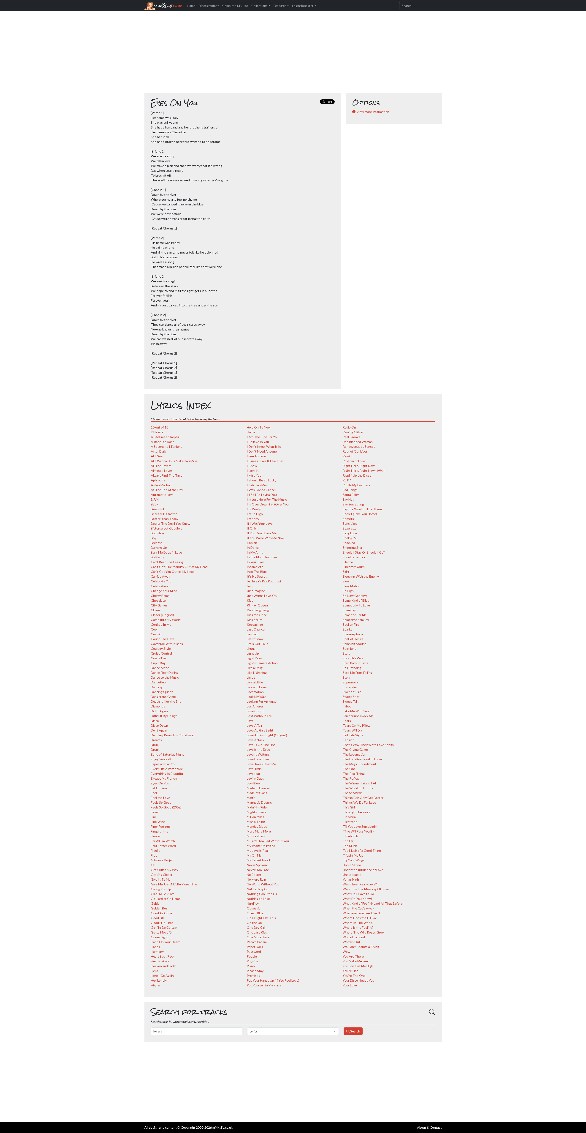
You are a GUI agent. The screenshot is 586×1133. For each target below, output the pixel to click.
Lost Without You (259, 716)
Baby (154, 504)
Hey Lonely (159, 980)
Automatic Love (162, 495)
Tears (347, 721)
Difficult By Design (164, 716)
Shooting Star (352, 547)
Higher (155, 985)
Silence (348, 562)
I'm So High (255, 514)
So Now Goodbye (355, 596)
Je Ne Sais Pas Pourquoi (264, 581)
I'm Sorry (253, 519)
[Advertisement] (293, 54)
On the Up (254, 923)
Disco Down (159, 725)
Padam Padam (257, 942)
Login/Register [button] (302, 6)
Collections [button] (259, 6)
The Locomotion (354, 754)
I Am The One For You (263, 437)
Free (154, 855)
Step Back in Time (355, 663)
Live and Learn (257, 687)
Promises (253, 975)
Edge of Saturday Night (167, 754)
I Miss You (254, 475)
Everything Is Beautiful (167, 773)
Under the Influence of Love (363, 870)
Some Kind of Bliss (356, 600)
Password (254, 951)
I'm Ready (254, 509)
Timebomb (350, 836)
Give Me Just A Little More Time (174, 884)
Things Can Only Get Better (363, 798)
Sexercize (349, 528)
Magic (251, 798)
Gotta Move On (162, 932)
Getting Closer (161, 874)
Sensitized (350, 523)
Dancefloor (159, 682)
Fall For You (159, 788)
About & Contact (429, 1127)
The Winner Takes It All (360, 783)
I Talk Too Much (258, 485)
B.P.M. (155, 499)
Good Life (158, 918)
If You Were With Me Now (265, 538)
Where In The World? (358, 923)
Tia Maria (349, 817)
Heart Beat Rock (162, 956)
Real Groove (351, 437)
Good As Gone (161, 913)
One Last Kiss (257, 932)
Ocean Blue (255, 913)
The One (349, 769)
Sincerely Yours (354, 567)
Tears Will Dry (353, 730)
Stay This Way (353, 658)
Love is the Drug (258, 749)
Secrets (348, 519)
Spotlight (349, 648)
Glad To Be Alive (162, 894)
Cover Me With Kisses (167, 644)
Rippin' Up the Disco (357, 475)
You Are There (353, 956)
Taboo (347, 706)
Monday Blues (257, 826)
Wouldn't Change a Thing (361, 947)
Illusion (252, 543)
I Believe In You (258, 442)
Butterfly (157, 557)
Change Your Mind (164, 591)
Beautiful (157, 509)
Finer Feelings (161, 826)
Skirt (346, 571)
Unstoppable (352, 874)
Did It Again (159, 711)
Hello (154, 971)
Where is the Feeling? (358, 927)
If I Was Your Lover (260, 523)
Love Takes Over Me (261, 764)
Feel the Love (160, 798)
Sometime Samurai (356, 620)
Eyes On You (160, 783)
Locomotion (255, 692)
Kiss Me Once (257, 615)
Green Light (159, 937)
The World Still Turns (358, 788)
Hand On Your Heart (165, 942)
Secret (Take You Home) (360, 514)
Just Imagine (256, 591)
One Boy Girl (256, 927)
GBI (154, 865)
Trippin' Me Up (353, 855)
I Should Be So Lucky (261, 480)
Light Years (255, 658)
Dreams (156, 740)
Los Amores (255, 706)
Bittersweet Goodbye (166, 528)
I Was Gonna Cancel (261, 490)
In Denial (253, 547)
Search (355, 1031)
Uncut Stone (352, 865)
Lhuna (251, 648)
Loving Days (255, 778)
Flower (155, 836)
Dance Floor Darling (165, 672)
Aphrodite (158, 480)
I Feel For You (256, 456)
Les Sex (252, 634)
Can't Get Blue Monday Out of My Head (179, 567)
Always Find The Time (166, 475)
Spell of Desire (353, 639)
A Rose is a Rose (162, 442)
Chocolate (158, 600)
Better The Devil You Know (170, 523)
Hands (155, 947)
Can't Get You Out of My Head (173, 571)
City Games (159, 605)
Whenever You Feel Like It (361, 913)
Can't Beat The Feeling (167, 562)
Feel (154, 793)
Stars (346, 653)
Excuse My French (164, 778)
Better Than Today (164, 519)
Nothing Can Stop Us (262, 894)
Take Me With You (356, 711)
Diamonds (158, 706)
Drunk (155, 749)
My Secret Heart (258, 860)
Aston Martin (160, 485)
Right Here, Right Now (359, 466)
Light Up (253, 653)
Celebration (159, 586)
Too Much (350, 846)
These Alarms (353, 793)
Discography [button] (208, 6)
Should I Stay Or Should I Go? (364, 552)
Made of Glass (257, 793)
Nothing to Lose (258, 899)
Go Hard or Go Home (166, 899)
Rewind (348, 456)
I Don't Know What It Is (264, 446)
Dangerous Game (163, 697)
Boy (153, 538)
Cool (154, 629)
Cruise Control (161, 653)
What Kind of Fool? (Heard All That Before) (373, 903)
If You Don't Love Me (262, 533)
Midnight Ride (257, 807)
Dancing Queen (162, 692)
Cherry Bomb (160, 596)
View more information (373, 112)
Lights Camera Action (262, 663)
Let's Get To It (257, 644)
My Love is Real (258, 850)
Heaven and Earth (163, 966)
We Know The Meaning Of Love (366, 889)
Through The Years (357, 812)
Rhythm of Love (354, 461)
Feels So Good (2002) (166, 807)
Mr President (256, 836)
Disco (155, 721)
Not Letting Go (258, 889)
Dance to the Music (165, 677)
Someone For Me (355, 615)
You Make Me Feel (356, 961)
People (252, 956)
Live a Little (255, 682)
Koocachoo (255, 624)
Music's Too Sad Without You (268, 841)
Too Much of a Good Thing (362, 850)
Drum (155, 745)
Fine (154, 817)
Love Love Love (258, 759)
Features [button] (280, 6)
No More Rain (256, 879)
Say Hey (348, 499)
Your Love (350, 985)
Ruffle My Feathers (356, 485)
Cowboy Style (161, 648)
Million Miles (255, 817)
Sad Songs (350, 490)
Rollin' (347, 480)
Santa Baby (351, 495)
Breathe (157, 543)
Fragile (155, 850)
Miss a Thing (256, 822)
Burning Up (159, 547)
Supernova (350, 682)
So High (348, 591)
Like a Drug (255, 668)
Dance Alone (160, 668)
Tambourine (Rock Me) (358, 716)
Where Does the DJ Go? (360, 918)
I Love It (253, 470)
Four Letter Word (163, 846)
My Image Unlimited (261, 846)
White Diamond (354, 937)
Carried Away (160, 576)
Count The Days (162, 639)
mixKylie (168, 6)
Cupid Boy (158, 663)
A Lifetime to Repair (165, 437)
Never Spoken (257, 865)
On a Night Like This (261, 918)
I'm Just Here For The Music (267, 499)
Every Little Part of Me (167, 769)
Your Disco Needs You (358, 980)
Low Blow (253, 783)
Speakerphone (353, 634)
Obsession (254, 908)
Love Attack (255, 740)
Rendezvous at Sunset (359, 446)
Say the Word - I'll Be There (362, 509)
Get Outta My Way (164, 870)
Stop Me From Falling (357, 672)
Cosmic (156, 634)
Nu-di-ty (253, 903)
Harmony (157, 951)
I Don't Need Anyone (262, 451)
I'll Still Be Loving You (262, 495)
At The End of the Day (167, 490)
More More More (259, 831)
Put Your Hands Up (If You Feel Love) (273, 980)
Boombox (157, 533)
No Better (254, 874)
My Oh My (254, 855)
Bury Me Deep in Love (166, 552)
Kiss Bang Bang (258, 610)
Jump (250, 586)
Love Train (254, 769)
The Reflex (351, 778)
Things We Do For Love (359, 802)
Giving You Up (161, 889)
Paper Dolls (255, 947)
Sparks (347, 629)
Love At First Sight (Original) (267, 735)
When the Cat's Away (358, 908)
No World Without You (263, 884)
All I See (157, 456)
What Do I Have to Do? (359, 894)
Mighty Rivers (256, 812)
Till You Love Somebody (360, 826)
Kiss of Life (255, 620)
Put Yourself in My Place (264, 985)
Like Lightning (257, 672)
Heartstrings (160, 961)
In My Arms (255, 552)
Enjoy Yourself (161, 759)
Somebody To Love (356, 605)
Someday (349, 610)
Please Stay (255, 971)
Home (191, 6)
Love (250, 721)
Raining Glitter (353, 432)
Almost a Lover (161, 470)
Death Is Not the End (166, 701)
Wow (346, 951)
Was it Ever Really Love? (360, 884)
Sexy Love (350, 533)
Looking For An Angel (262, 701)
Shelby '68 (350, 538)
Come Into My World (166, 620)
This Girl (349, 807)
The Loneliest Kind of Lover (362, 759)
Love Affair (254, 725)
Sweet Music (352, 692)
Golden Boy (159, 908)
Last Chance (256, 629)
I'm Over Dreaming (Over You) (268, 504)
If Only (252, 528)
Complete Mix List (235, 6)
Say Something (353, 504)
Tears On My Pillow (356, 725)
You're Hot (350, 971)
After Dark (158, 451)
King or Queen (257, 605)
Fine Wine (158, 822)
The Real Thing (354, 773)
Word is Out (351, 942)
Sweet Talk (350, 701)
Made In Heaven (258, 788)
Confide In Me (161, 624)
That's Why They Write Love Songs (368, 745)
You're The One (354, 975)
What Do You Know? (357, 899)
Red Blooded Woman (358, 442)
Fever (155, 812)
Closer (155, 610)
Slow (346, 581)
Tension (348, 740)
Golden (156, 903)
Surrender (350, 687)
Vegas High (351, 879)
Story (346, 677)
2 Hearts (157, 432)
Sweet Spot (351, 697)
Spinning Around (354, 644)
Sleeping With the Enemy (361, 576)
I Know (252, 466)
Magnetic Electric (259, 802)
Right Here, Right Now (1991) (364, 470)
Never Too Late (258, 870)
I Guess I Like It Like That (265, 461)
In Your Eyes (256, 562)
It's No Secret (257, 576)
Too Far (348, 841)
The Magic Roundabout (359, 764)
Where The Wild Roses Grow (364, 932)
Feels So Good (161, 802)
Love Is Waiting (258, 754)
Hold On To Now (259, 427)
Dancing (157, 687)
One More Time (258, 937)
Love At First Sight (260, 730)
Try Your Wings (354, 860)
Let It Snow (255, 639)
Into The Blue (257, 571)
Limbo (251, 677)
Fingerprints (159, 831)
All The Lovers (161, 466)
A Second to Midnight (166, 446)
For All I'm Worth (163, 841)
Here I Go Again (162, 975)
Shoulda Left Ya (354, 557)
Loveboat (253, 773)
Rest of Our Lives (355, 451)
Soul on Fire (351, 624)
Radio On (349, 427)
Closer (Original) (162, 615)
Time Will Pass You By (358, 831)
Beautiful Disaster (164, 514)
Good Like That (162, 923)
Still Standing (352, 668)
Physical (252, 961)
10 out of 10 (159, 427)
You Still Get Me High (358, 966)
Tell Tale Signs (353, 735)
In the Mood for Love (262, 557)
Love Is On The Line (261, 745)
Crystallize (158, 658)
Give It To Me (161, 879)
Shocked (349, 543)
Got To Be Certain (164, 927)
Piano (251, 966)
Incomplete (255, 567)
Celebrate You (161, 581)
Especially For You (163, 764)
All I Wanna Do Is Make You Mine (174, 461)
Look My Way (256, 697)
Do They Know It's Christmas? (173, 735)
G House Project (163, 860)
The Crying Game (355, 749)
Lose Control (256, 711)
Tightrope (350, 822)
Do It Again (159, 730)
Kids (250, 600)
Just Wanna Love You (262, 596)
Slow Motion (352, 586)
